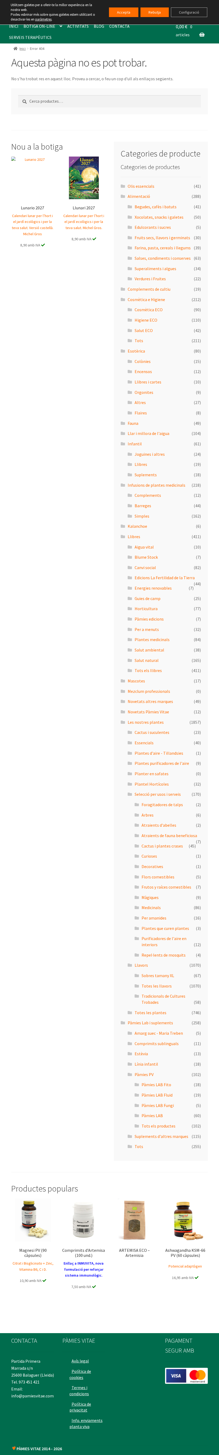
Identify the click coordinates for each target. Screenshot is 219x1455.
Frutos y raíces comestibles (166, 887)
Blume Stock (146, 557)
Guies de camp (148, 598)
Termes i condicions (79, 1390)
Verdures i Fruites (150, 278)
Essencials (144, 742)
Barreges (143, 505)
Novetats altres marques (150, 701)
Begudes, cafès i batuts (156, 206)
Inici (22, 48)
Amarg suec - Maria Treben (159, 1033)
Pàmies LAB (152, 1115)
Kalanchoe (137, 526)
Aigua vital (144, 547)
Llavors (141, 965)
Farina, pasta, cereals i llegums (163, 247)
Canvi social (145, 567)
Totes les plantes (150, 1012)
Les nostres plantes (146, 722)
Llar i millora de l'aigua (148, 433)
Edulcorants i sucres (153, 227)
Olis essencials (141, 186)
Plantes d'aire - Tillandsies (159, 753)
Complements (148, 495)
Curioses (149, 856)
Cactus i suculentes (152, 732)
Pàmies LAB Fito (156, 1084)
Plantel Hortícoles (152, 784)
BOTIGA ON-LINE (39, 26)
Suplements (146, 474)
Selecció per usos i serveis (158, 794)
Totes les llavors (157, 986)
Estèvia (141, 1053)
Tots (139, 340)
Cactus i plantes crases (162, 846)
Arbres (148, 815)
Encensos (143, 371)
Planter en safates (152, 773)
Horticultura (146, 608)
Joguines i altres (150, 454)
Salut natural (147, 660)
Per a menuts (147, 629)
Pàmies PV (144, 1074)
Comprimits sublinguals (157, 1043)
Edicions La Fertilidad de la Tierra (165, 577)
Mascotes (136, 680)
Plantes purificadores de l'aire (162, 763)
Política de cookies (80, 1374)
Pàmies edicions (149, 619)
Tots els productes (158, 1126)
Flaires (141, 412)
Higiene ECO (146, 320)
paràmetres (43, 19)
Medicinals (151, 907)
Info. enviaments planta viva (86, 1423)
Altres (140, 402)
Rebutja (154, 12)
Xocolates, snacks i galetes (159, 217)
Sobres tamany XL (158, 975)
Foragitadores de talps (162, 804)
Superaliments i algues (155, 268)
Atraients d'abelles (159, 825)
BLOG (99, 26)
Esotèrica (136, 351)
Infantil (135, 443)
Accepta (123, 12)
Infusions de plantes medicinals (156, 485)
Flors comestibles (158, 877)
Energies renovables (153, 588)
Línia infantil (146, 1064)
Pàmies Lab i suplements (150, 1022)
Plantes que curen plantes (165, 928)
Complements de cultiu (149, 289)
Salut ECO (144, 330)
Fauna (133, 423)
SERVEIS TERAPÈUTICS (30, 37)
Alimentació (139, 196)
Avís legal (80, 1361)
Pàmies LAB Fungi (158, 1105)
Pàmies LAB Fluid (157, 1095)
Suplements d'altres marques (161, 1136)
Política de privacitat (80, 1407)
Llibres (141, 464)
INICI (13, 26)
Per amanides (154, 918)
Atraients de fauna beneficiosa (169, 835)
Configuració (189, 12)
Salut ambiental (149, 650)
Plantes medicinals (152, 639)
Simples (142, 516)
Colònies (143, 361)
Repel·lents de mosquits (164, 955)
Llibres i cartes (148, 382)
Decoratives (152, 866)
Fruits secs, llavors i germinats (162, 237)
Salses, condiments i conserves (163, 258)
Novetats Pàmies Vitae (148, 711)
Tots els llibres (148, 670)
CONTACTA (119, 26)
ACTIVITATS (78, 26)
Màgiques (150, 897)
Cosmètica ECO (149, 309)
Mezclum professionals (149, 691)
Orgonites (144, 392)
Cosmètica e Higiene (146, 299)
